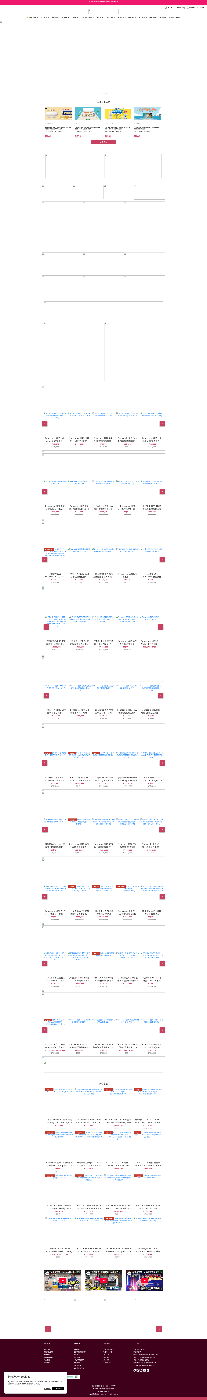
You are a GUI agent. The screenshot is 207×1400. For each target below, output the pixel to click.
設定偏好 (47, 1388)
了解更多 (37, 1383)
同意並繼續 (58, 1388)
